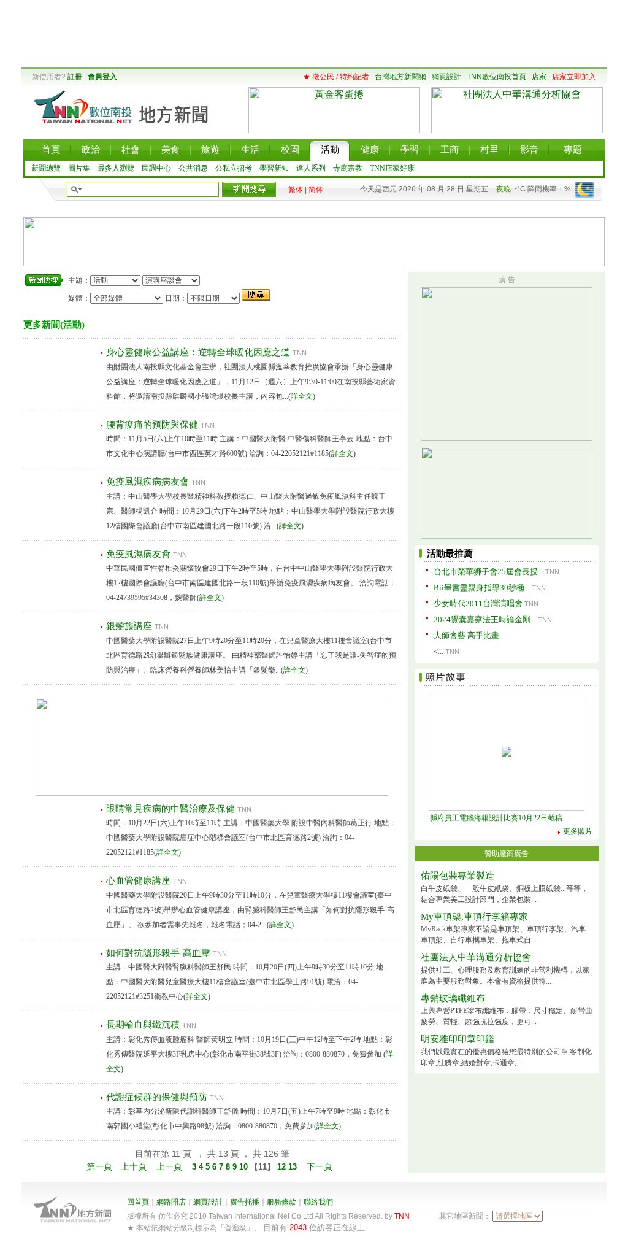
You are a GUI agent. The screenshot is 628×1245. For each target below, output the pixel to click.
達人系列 (311, 168)
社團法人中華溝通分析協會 (476, 957)
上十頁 (134, 1166)
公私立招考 (233, 168)
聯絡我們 (318, 1202)
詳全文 (302, 396)
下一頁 (319, 1166)
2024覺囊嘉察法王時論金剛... (485, 619)
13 (293, 1166)
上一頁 (169, 1166)
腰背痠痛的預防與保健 (152, 425)
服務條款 (281, 1202)
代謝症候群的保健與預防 (156, 1097)
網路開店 (171, 1202)
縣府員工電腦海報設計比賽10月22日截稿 (496, 818)
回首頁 (138, 1202)
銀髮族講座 (129, 626)
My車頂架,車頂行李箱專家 (474, 917)
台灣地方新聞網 (400, 76)
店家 (539, 76)
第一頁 (99, 1166)
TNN (402, 1216)
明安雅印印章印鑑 (457, 1039)
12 (281, 1166)
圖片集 (79, 168)
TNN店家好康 (392, 168)
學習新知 (274, 168)
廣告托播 (244, 1202)
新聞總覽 (46, 168)
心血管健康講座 (138, 880)
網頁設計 (446, 76)
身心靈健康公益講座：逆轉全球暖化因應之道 (198, 352)
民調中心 (156, 168)
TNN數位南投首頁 (496, 76)
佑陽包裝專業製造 (457, 876)
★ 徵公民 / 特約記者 (336, 76)
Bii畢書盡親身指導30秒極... (482, 587)
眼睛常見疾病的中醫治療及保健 (170, 809)
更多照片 (577, 831)
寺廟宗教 (347, 168)
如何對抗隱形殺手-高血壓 (158, 953)
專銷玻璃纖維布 (453, 998)
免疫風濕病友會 (138, 554)
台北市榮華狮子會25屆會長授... (488, 571)
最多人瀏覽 (116, 168)
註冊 (74, 76)
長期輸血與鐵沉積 (143, 1025)
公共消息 (193, 168)
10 (244, 1166)
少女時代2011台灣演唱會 (478, 603)
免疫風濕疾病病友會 (147, 482)
